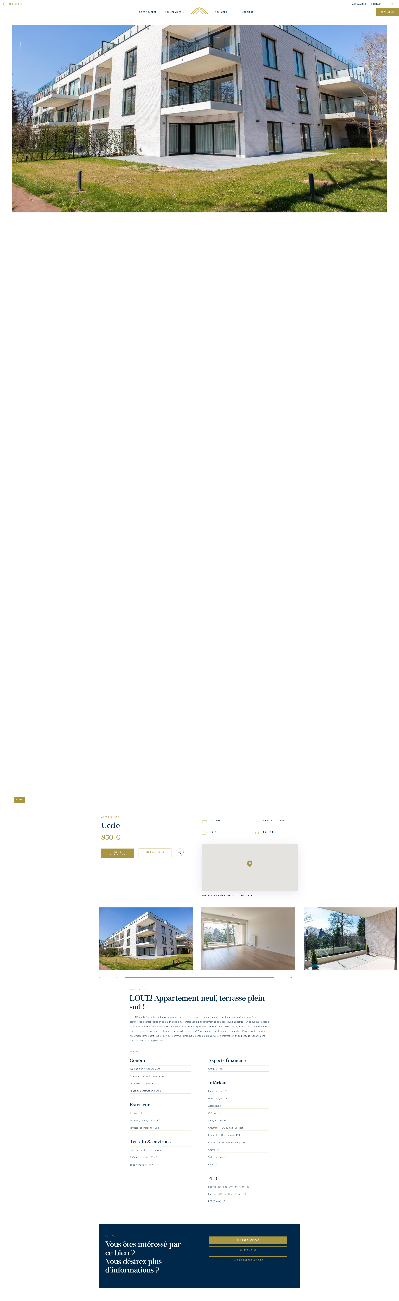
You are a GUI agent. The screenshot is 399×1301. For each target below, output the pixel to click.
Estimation (388, 12)
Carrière (248, 12)
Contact (376, 4)
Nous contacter (117, 853)
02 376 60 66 (248, 1250)
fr (392, 4)
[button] (295, 977)
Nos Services (173, 12)
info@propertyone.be (248, 1260)
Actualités (359, 4)
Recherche (15, 4)
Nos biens (221, 12)
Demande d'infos (248, 1240)
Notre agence (148, 12)
